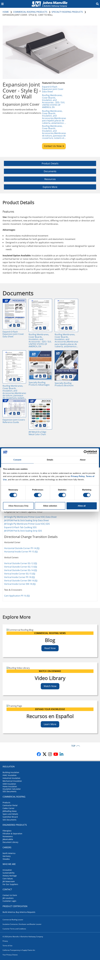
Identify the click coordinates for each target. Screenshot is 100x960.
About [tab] (83, 460)
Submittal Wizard (10, 817)
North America (9, 853)
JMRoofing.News (10, 811)
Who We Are (9, 864)
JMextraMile (8, 839)
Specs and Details (10, 814)
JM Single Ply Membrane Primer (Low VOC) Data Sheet (30, 516)
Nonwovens (8, 836)
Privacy (5, 941)
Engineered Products (15, 824)
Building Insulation (11, 772)
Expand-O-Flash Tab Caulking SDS (20, 527)
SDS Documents (9, 791)
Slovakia (6, 859)
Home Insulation (10, 786)
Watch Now (50, 686)
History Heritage (10, 875)
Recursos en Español (50, 716)
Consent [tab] (17, 460)
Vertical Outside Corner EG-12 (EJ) (20, 563)
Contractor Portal (10, 805)
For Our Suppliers (10, 884)
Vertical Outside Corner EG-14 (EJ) (20, 570)
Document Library (10, 842)
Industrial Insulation (11, 778)
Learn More (50, 724)
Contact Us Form (10, 895)
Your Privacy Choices (10, 955)
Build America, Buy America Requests (19, 912)
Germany (7, 856)
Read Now (50, 648)
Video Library (50, 678)
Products (6, 802)
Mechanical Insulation (12, 781)
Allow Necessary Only (18, 506)
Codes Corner (8, 808)
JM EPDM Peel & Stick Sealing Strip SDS (23, 530)
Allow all (82, 506)
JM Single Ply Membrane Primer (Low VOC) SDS (27, 523)
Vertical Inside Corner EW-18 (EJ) (20, 584)
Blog (50, 640)
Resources (50, 179)
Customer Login (9, 901)
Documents (50, 171)
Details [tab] (50, 460)
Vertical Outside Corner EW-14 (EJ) (20, 580)
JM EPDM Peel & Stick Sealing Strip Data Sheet (26, 520)
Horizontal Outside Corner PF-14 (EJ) (21, 548)
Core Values (8, 878)
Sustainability (8, 873)
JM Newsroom (9, 881)
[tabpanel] (50, 545)
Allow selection (50, 506)
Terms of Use (7, 945)
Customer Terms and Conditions (14, 929)
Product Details (50, 163)
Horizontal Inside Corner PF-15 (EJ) (21, 551)
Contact (7, 889)
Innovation (7, 870)
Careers (7, 847)
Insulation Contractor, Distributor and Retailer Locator (22, 924)
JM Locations (8, 898)
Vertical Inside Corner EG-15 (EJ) (19, 573)
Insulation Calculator (12, 789)
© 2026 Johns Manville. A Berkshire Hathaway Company (23, 936)
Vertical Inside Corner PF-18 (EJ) (19, 577)
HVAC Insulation (10, 775)
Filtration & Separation (12, 833)
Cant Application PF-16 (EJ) (17, 595)
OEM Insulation (9, 784)
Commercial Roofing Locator (13, 920)
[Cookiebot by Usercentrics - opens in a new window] (85, 452)
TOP (73, 745)
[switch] (37, 495)
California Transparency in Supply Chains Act (19, 950)
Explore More (50, 186)
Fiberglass (7, 830)
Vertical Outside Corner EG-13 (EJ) (20, 566)
